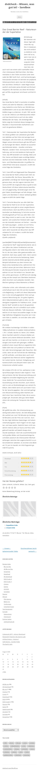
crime (23, 746)
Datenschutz (8, 614)
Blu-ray (19, 533)
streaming (26, 755)
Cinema (6, 584)
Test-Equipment (7, 609)
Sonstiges (7, 592)
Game (4, 707)
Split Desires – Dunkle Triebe (11, 642)
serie (21, 752)
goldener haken (8, 755)
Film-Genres (7, 599)
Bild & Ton (7, 602)
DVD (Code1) (6, 702)
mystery (14, 752)
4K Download (8, 577)
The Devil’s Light (7, 644)
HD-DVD (6, 589)
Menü (19, 17)
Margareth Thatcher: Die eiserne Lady (14, 637)
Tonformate (7, 604)
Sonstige (5, 714)
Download (7, 574)
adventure (31, 746)
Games (6, 587)
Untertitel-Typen (9, 607)
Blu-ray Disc (7, 567)
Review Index (6, 564)
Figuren (4, 594)
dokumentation (15, 746)
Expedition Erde (12, 525)
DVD (3, 699)
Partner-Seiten (6, 619)
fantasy (17, 749)
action (25, 743)
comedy (32, 743)
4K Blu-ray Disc (8, 569)
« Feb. (4, 672)
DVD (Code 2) (8, 579)
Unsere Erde (10, 528)
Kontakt (4, 612)
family (27, 752)
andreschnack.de (9, 622)
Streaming (7, 572)
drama (11, 743)
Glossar (4, 597)
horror (32, 749)
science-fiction (8, 749)
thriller (6, 746)
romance (6, 752)
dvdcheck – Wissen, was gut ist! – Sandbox (19, 6)
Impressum (7, 617)
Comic (4, 694)
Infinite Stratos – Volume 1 (10, 639)
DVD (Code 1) (8, 582)
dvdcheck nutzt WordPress (10, 768)
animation (24, 749)
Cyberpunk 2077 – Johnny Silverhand (13, 634)
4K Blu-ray (5, 684)
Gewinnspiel (6, 709)
